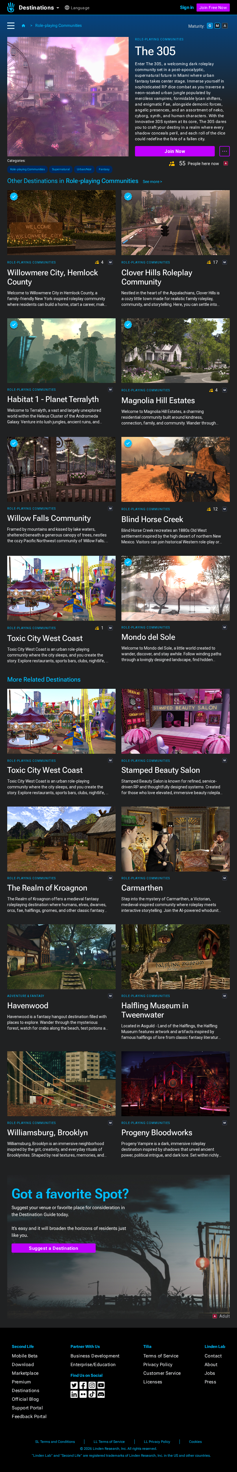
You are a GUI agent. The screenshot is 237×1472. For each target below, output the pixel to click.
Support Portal (27, 1408)
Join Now (174, 151)
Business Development (95, 1356)
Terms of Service (161, 1356)
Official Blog (25, 1399)
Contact (213, 1356)
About (211, 1364)
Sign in (187, 7)
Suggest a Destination (53, 1248)
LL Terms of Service (109, 1442)
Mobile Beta (25, 1356)
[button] (41, 7)
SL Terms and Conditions (55, 1442)
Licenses (152, 1382)
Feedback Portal (29, 1416)
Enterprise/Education (93, 1364)
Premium (21, 1382)
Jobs (210, 1373)
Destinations (25, 1390)
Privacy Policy (158, 1364)
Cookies (195, 1442)
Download (23, 1364)
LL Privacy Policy (157, 1442)
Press (210, 1382)
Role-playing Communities (58, 25)
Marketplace (25, 1373)
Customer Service (162, 1373)
